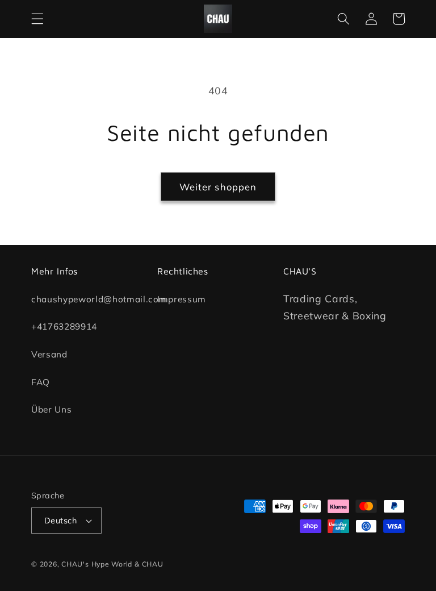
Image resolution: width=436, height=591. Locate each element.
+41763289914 (64, 327)
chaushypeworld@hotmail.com (99, 299)
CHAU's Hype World (96, 564)
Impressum (181, 299)
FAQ (40, 382)
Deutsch (60, 520)
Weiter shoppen (218, 187)
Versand (49, 354)
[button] (37, 18)
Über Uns (51, 410)
